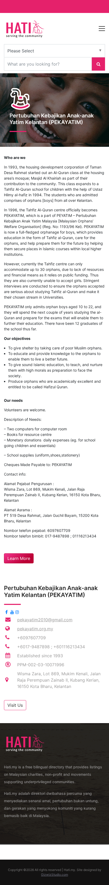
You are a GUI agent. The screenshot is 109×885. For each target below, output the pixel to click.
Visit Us (15, 705)
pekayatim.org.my (35, 628)
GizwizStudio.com (54, 875)
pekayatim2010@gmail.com (44, 619)
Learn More (18, 558)
